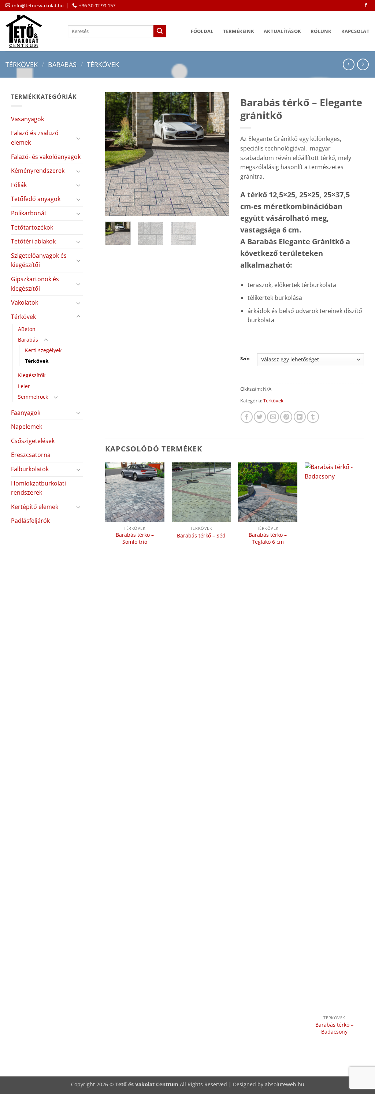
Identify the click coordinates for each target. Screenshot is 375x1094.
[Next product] (348, 64)
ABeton (27, 328)
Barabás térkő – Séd (201, 535)
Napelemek (26, 427)
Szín (245, 358)
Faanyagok (25, 413)
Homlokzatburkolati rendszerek (38, 488)
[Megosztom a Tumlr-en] (313, 417)
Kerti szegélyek (43, 350)
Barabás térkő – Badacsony (334, 1028)
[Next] (217, 154)
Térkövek (21, 64)
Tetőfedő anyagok (35, 199)
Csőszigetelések (33, 441)
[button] (115, 207)
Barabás (62, 64)
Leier (24, 386)
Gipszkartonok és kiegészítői (35, 284)
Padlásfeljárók (30, 521)
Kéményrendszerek (37, 171)
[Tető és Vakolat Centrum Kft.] (31, 31)
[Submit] (159, 31)
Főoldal (202, 31)
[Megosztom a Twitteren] (260, 417)
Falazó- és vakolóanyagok (46, 157)
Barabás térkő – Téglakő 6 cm (268, 538)
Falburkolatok (30, 469)
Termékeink (239, 31)
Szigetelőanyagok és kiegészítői (39, 260)
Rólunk (321, 31)
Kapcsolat (355, 31)
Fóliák (19, 185)
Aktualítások (282, 31)
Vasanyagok (27, 119)
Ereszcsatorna (31, 455)
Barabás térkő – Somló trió (135, 538)
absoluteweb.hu (284, 1084)
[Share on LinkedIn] (300, 417)
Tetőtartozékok (32, 227)
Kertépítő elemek (34, 507)
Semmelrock (33, 396)
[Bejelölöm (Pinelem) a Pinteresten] (286, 417)
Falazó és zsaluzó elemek (35, 137)
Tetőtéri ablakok (33, 241)
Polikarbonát (29, 213)
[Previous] (116, 154)
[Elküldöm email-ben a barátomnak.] (273, 417)
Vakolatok (24, 302)
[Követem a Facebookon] (366, 5)
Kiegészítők (31, 375)
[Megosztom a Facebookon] (247, 417)
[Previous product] (362, 64)
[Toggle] (78, 138)
